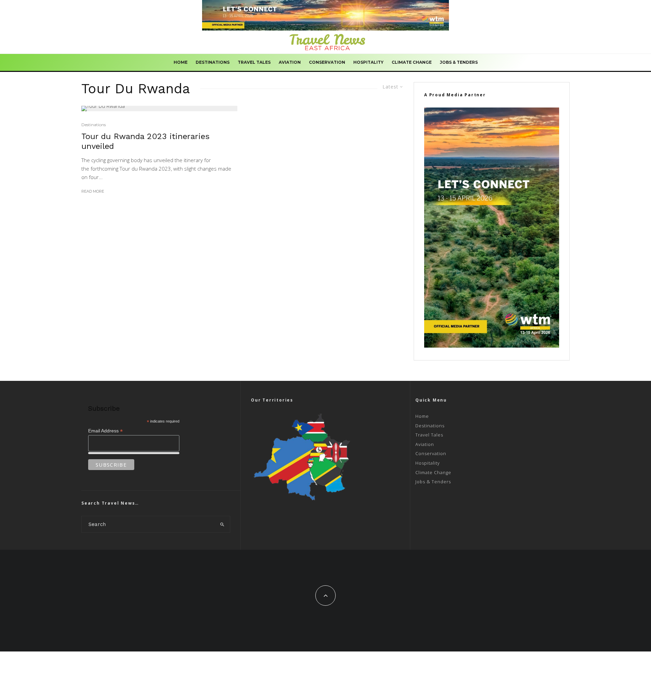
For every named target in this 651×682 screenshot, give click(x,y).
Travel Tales (254, 62)
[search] (222, 524)
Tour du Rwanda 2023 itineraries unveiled (145, 141)
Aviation (290, 62)
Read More (92, 191)
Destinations (213, 62)
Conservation (327, 62)
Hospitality (368, 62)
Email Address (105, 431)
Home (181, 62)
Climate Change (412, 62)
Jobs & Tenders (459, 62)
